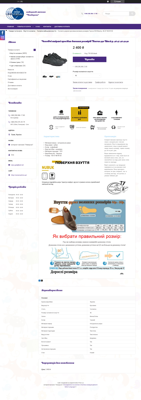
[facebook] (39, 281)
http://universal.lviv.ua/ (19, 175)
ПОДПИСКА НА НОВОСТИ (17, 73)
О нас (38, 26)
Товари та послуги (15, 31)
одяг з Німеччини (16, 66)
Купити (90, 60)
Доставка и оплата (62, 26)
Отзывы (11, 82)
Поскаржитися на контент (71, 385)
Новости (11, 69)
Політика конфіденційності (89, 385)
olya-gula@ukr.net (17, 165)
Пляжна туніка (15, 62)
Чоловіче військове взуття (46, 31)
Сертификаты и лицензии (17, 79)
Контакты (47, 26)
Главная (10, 26)
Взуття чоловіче (29, 31)
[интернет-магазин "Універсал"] (15, 13)
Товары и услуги (24, 26)
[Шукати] (132, 13)
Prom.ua (81, 383)
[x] (42, 281)
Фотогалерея (13, 89)
